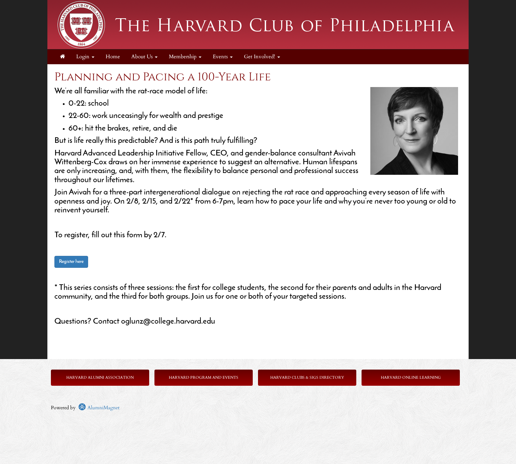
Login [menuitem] (83, 56)
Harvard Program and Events (203, 377)
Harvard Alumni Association (100, 377)
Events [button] (221, 56)
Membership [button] (183, 56)
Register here (71, 261)
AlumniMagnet (102, 407)
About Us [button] (142, 56)
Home (113, 56)
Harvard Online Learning (411, 377)
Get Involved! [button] (260, 56)
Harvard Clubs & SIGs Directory (307, 377)
